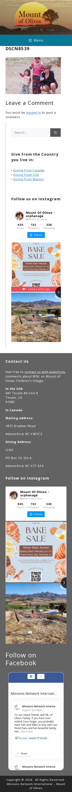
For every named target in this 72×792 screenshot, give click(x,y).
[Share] (40, 676)
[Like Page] (31, 676)
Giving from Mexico (28, 179)
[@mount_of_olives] (19, 216)
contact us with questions (45, 372)
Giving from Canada (28, 170)
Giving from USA (26, 175)
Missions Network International (34, 693)
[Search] (55, 132)
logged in (33, 113)
